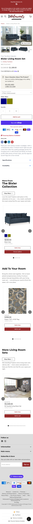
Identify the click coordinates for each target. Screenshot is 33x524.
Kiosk (24, 495)
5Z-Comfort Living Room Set (12, 406)
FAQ (28, 495)
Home (2, 23)
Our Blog (16, 502)
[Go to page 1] (13, 257)
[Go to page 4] (12, 425)
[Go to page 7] (17, 425)
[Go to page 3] (16, 257)
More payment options (16, 127)
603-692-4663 (9, 84)
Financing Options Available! (11, 135)
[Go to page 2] (9, 425)
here (21, 79)
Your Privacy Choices (15, 495)
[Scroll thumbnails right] (30, 49)
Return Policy (4, 495)
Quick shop (18, 248)
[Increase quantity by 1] (16, 111)
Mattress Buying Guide (15, 497)
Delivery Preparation (23, 493)
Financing (22, 492)
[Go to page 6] (15, 425)
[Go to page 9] (20, 425)
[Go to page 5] (19, 257)
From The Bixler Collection (8, 56)
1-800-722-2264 (10, 86)
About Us (8, 492)
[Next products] (30, 231)
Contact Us (15, 492)
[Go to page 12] (24, 425)
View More (7, 193)
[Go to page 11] (23, 425)
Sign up (26, 464)
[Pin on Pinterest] (12, 142)
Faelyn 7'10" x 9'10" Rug (11, 319)
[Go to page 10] (21, 425)
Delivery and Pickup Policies (9, 493)
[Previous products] (3, 231)
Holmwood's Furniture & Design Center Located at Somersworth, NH (16, 499)
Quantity (3, 107)
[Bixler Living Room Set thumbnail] (5, 49)
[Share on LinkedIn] (9, 142)
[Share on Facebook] (2, 142)
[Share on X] (5, 142)
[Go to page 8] (18, 425)
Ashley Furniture (7, 62)
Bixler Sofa (7, 242)
